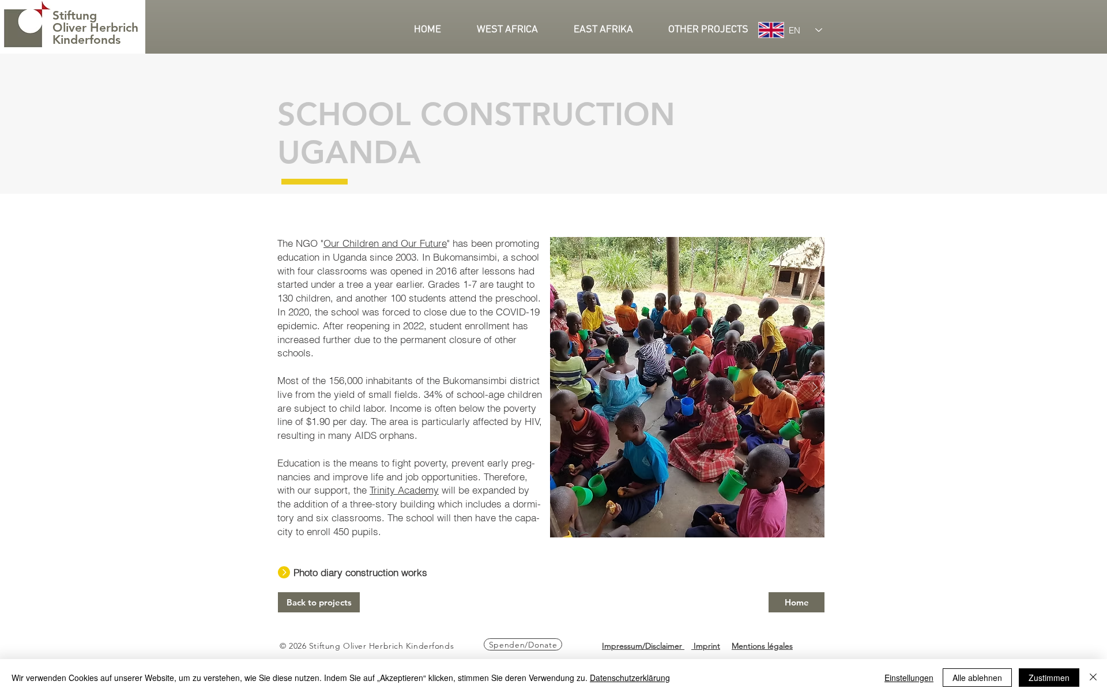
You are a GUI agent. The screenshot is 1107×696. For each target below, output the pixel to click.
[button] (516, 30)
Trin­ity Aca (392, 490)
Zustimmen (1049, 677)
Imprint (705, 646)
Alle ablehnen (977, 677)
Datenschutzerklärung (630, 677)
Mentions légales (762, 646)
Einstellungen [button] (908, 677)
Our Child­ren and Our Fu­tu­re (385, 243)
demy (427, 490)
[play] (793, 246)
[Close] (1093, 677)
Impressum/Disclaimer (643, 646)
